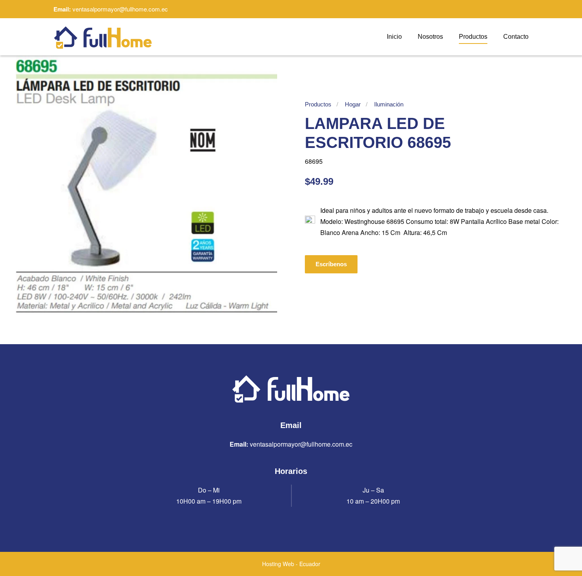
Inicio (394, 36)
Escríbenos (331, 264)
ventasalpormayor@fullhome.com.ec (120, 9)
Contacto (516, 36)
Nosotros (430, 36)
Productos (473, 36)
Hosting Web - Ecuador (291, 564)
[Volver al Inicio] (102, 37)
